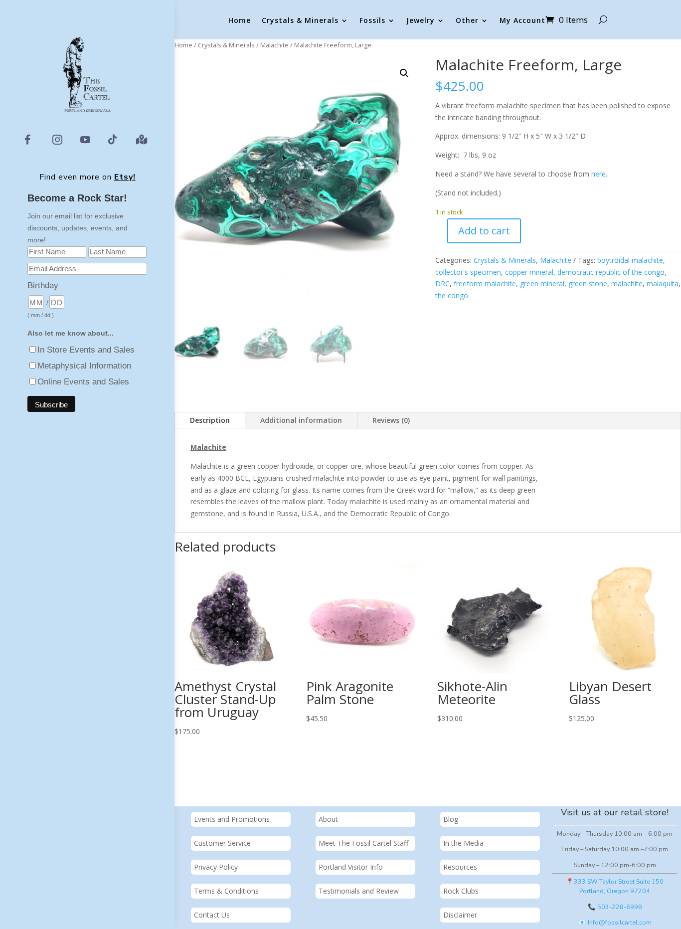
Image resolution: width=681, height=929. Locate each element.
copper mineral (529, 272)
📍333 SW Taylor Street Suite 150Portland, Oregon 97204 (615, 886)
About (328, 819)
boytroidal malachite (630, 260)
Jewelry (420, 20)
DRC (442, 283)
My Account (522, 20)
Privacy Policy (216, 867)
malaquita (663, 283)
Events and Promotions (232, 819)
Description (210, 420)
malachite (627, 283)
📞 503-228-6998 (615, 907)
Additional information (301, 420)
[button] (404, 73)
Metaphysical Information (84, 366)
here (598, 174)
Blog (450, 819)
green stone (587, 283)
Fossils (372, 20)
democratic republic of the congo (611, 272)
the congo (451, 295)
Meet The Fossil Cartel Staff (363, 843)
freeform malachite (485, 283)
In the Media (463, 843)
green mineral (542, 283)
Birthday (42, 285)
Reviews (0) (391, 420)
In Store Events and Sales (86, 350)
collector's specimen (468, 272)
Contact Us (212, 915)
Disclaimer (460, 915)
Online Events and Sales (83, 381)
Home (239, 20)
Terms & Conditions (226, 891)
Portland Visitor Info (351, 867)
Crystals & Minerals (300, 20)
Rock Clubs (461, 891)
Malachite (274, 44)
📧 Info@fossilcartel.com (615, 922)
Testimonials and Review (359, 891)
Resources (460, 867)
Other (467, 20)
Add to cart (484, 230)
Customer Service (222, 843)
